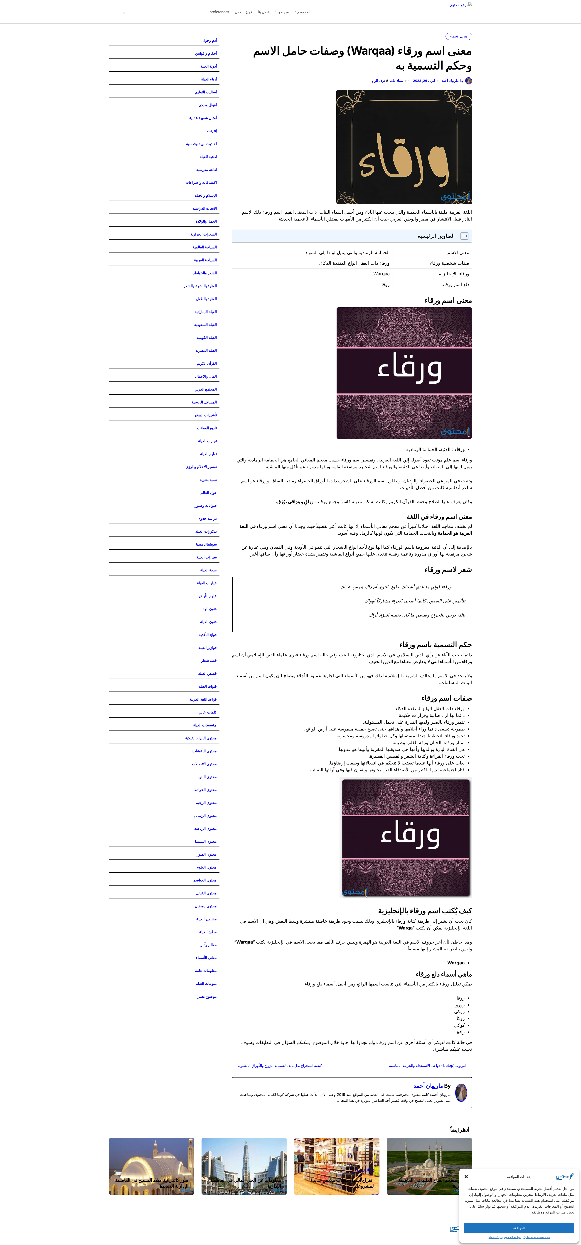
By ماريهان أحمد (452, 81)
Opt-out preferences (537, 1237)
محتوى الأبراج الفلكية (201, 738)
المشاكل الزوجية (204, 402)
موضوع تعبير (207, 996)
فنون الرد (210, 609)
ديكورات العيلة (206, 531)
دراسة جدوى (207, 518)
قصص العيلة (207, 673)
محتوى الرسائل (205, 815)
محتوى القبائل (206, 893)
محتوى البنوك (207, 776)
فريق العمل (243, 12)
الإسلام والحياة (206, 195)
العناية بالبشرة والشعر (200, 286)
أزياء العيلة (209, 79)
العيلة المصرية (206, 350)
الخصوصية (302, 12)
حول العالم (208, 492)
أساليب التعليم (206, 92)
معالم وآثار (209, 944)
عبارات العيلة (207, 583)
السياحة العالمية (205, 247)
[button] (466, 1176)
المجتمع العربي (205, 389)
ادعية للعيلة (208, 156)
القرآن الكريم (207, 363)
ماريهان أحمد (428, 1085)
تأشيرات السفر (205, 415)
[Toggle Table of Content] (462, 236)
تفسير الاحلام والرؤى (201, 466)
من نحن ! (282, 12)
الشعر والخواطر (205, 273)
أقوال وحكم (208, 105)
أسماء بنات (397, 81)
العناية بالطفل (206, 298)
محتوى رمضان (206, 906)
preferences (219, 12)
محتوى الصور (207, 854)
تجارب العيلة (207, 441)
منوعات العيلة (206, 983)
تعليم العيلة (208, 453)
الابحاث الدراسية (204, 208)
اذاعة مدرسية (206, 169)
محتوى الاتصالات (204, 764)
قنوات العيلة (208, 686)
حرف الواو (379, 81)
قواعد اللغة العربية (203, 699)
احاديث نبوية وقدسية (201, 143)
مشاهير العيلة (206, 919)
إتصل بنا (264, 12)
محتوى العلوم (207, 867)
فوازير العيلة (207, 647)
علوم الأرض (208, 596)
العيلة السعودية (205, 324)
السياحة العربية (205, 260)
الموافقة (519, 1228)
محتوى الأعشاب (204, 751)
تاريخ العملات (207, 428)
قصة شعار (209, 660)
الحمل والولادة (206, 221)
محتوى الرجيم (206, 802)
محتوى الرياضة (205, 828)
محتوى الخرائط (205, 789)
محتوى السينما (206, 841)
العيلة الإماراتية (205, 311)
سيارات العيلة (206, 557)
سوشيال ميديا (206, 544)
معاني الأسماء (458, 36)
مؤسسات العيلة (205, 725)
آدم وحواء (209, 40)
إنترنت (212, 131)
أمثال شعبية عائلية (203, 118)
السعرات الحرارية (203, 234)
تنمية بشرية (208, 479)
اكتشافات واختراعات (201, 182)
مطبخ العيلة (208, 932)
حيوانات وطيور (206, 505)
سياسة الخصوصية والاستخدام (504, 1237)
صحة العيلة (208, 570)
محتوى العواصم (205, 880)
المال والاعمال (206, 376)
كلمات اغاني (208, 712)
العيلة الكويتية (207, 337)
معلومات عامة (206, 970)
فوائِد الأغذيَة (208, 634)
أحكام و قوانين (206, 53)
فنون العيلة (208, 621)
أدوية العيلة (208, 66)
